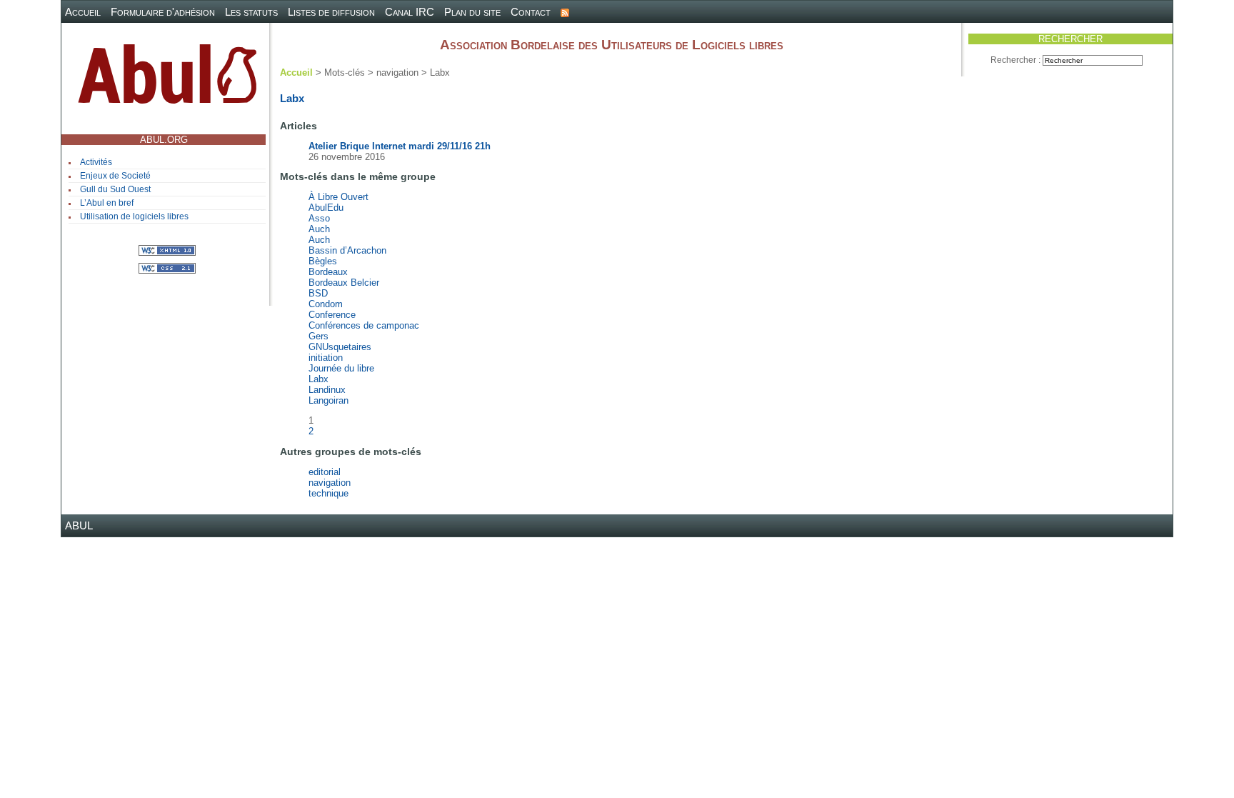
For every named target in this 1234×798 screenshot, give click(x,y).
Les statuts (251, 12)
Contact (531, 12)
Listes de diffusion (331, 12)
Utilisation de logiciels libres (134, 216)
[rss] (565, 12)
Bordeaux (328, 271)
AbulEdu (325, 207)
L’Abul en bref (107, 203)
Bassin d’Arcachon (347, 250)
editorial (324, 472)
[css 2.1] (167, 267)
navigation (329, 482)
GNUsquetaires (339, 346)
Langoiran (328, 400)
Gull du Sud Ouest (115, 189)
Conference (332, 314)
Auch (319, 229)
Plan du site (472, 12)
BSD (318, 293)
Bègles (322, 261)
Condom (325, 304)
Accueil (83, 12)
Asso (319, 218)
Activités (96, 162)
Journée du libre (341, 368)
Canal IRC (409, 12)
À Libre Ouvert (338, 196)
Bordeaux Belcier (343, 282)
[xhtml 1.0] (167, 249)
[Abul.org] (167, 79)
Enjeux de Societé (115, 175)
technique (328, 493)
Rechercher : (1015, 60)
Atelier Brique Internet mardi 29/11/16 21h (399, 146)
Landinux (327, 389)
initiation (325, 357)
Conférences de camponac (363, 325)
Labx (318, 379)
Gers (318, 336)
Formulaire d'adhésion (163, 12)
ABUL (79, 525)
